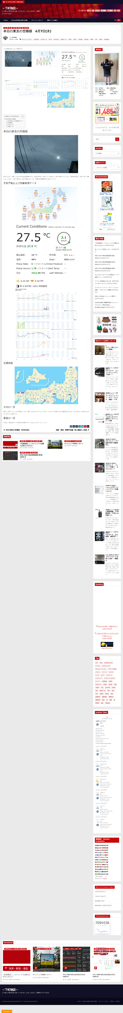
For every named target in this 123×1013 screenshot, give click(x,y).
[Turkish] (105, 871)
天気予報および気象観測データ (15, 121)
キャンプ (104, 672)
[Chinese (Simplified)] (105, 848)
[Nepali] (100, 864)
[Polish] (107, 864)
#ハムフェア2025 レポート (73, 444)
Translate (105, 878)
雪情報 (97, 703)
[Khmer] (97, 859)
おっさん (97, 666)
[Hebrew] (102, 855)
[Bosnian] (97, 848)
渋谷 (96, 694)
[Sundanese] (107, 869)
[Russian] (100, 866)
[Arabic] (100, 845)
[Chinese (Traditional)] (107, 848)
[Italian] (102, 857)
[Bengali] (95, 848)
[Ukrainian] (107, 871)
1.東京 (9, 28)
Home (6, 20)
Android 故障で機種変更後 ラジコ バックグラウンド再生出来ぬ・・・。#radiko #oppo (106, 305)
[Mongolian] (97, 864)
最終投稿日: (98, 905)
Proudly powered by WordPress (11, 1001)
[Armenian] (102, 845)
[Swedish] (97, 871)
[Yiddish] (104, 874)
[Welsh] (100, 874)
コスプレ (111, 672)
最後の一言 (110, 10)
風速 (102, 703)
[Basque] (105, 845)
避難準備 (97, 700)
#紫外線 (86, 39)
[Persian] (105, 864)
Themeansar (33, 1001)
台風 (115, 684)
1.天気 (5, 28)
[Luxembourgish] (97, 862)
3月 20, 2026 (23, 448)
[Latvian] (107, 859)
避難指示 (111, 697)
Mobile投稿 (25, 28)
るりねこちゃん (106, 666)
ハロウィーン (98, 678)
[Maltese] (105, 862)
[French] (99, 852)
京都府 (110, 681)
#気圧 (74, 39)
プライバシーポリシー (37, 20)
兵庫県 (105, 684)
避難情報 (104, 697)
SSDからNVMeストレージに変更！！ (106, 296)
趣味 (36, 452)
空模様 (88, 10)
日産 (96, 690)
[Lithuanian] (95, 862)
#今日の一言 (44, 39)
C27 (96, 663)
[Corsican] (95, 850)
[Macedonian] (99, 862)
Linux (101, 663)
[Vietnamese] (99, 874)
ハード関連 (113, 951)
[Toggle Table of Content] (21, 116)
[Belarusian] (107, 845)
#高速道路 (106, 39)
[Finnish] (97, 852)
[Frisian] (100, 852)
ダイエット (109, 675)
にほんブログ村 (107, 629)
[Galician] (102, 852)
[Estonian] (107, 850)
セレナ (102, 675)
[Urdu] (95, 874)
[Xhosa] (102, 874)
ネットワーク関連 (98, 951)
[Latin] (105, 859)
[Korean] (99, 859)
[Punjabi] (97, 866)
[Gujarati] (95, 855)
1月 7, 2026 (23, 459)
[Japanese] (104, 857)
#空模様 (80, 39)
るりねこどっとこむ (100, 669)
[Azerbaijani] (104, 845)
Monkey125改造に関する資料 (19, 20)
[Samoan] (100, 869)
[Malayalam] (102, 862)
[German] (105, 852)
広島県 (113, 687)
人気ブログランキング (107, 648)
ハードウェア (106, 951)
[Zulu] (107, 874)
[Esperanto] (105, 850)
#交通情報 (36, 39)
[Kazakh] (95, 859)
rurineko (14, 37)
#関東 (91, 39)
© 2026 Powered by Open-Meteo (103, 743)
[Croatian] (97, 850)
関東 (115, 10)
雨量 (110, 700)
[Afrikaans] (95, 845)
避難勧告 (97, 697)
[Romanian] (99, 866)
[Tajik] (99, 871)
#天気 (50, 39)
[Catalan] (100, 848)
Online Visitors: (100, 892)
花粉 (112, 694)
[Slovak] (97, 869)
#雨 (96, 39)
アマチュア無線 (74, 441)
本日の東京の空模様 (10, 119)
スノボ (97, 675)
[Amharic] (99, 845)
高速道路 (107, 703)
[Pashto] (104, 864)
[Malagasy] (100, 862)
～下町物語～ (10, 8)
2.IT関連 (102, 948)
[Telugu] (102, 871)
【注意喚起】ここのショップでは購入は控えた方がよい (32, 445)
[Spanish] (105, 869)
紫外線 (107, 694)
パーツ (96, 953)
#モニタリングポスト (27, 39)
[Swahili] (95, 871)
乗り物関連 (36, 441)
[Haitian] (97, 855)
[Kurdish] (100, 859)
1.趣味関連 (19, 28)
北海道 (110, 684)
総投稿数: (98, 901)
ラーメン (97, 681)
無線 (80, 441)
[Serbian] (102, 866)
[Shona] (104, 866)
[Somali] (104, 869)
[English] (104, 850)
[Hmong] (105, 855)
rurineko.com (109, 663)
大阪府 (97, 687)
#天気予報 (56, 39)
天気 (119, 10)
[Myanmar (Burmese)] (99, 864)
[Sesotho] (105, 866)
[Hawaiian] (100, 855)
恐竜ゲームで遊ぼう (52, 20)
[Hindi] (104, 855)
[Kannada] (107, 857)
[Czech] (99, 850)
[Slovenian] (99, 869)
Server (112, 948)
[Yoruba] (105, 874)
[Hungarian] (107, 855)
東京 (93, 10)
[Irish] (100, 857)
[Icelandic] (95, 857)
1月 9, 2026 (67, 446)
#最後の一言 (64, 39)
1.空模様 (14, 28)
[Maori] (107, 862)
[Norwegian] (102, 864)
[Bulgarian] (99, 848)
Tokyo (107, 717)
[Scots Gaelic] (102, 869)
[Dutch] (102, 850)
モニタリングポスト (109, 678)
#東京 (70, 39)
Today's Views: (100, 896)
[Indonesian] (99, 857)
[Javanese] (105, 857)
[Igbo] (97, 857)
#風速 (100, 39)
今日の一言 (103, 10)
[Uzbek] (97, 874)
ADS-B (28, 452)
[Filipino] (95, 852)
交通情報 (10, 123)
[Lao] (104, 859)
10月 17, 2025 (98, 979)
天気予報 (97, 10)
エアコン (97, 672)
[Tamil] (100, 871)
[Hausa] (99, 855)
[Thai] (104, 871)
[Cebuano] (102, 848)
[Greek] (107, 852)
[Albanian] (97, 845)
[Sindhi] (107, 866)
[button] (115, 20)
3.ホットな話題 (29, 441)
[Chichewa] (104, 848)
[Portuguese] (95, 866)
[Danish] (100, 850)
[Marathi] (95, 864)
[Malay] (104, 862)
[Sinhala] (95, 869)
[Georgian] (104, 852)
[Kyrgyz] (102, 859)
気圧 (113, 690)
